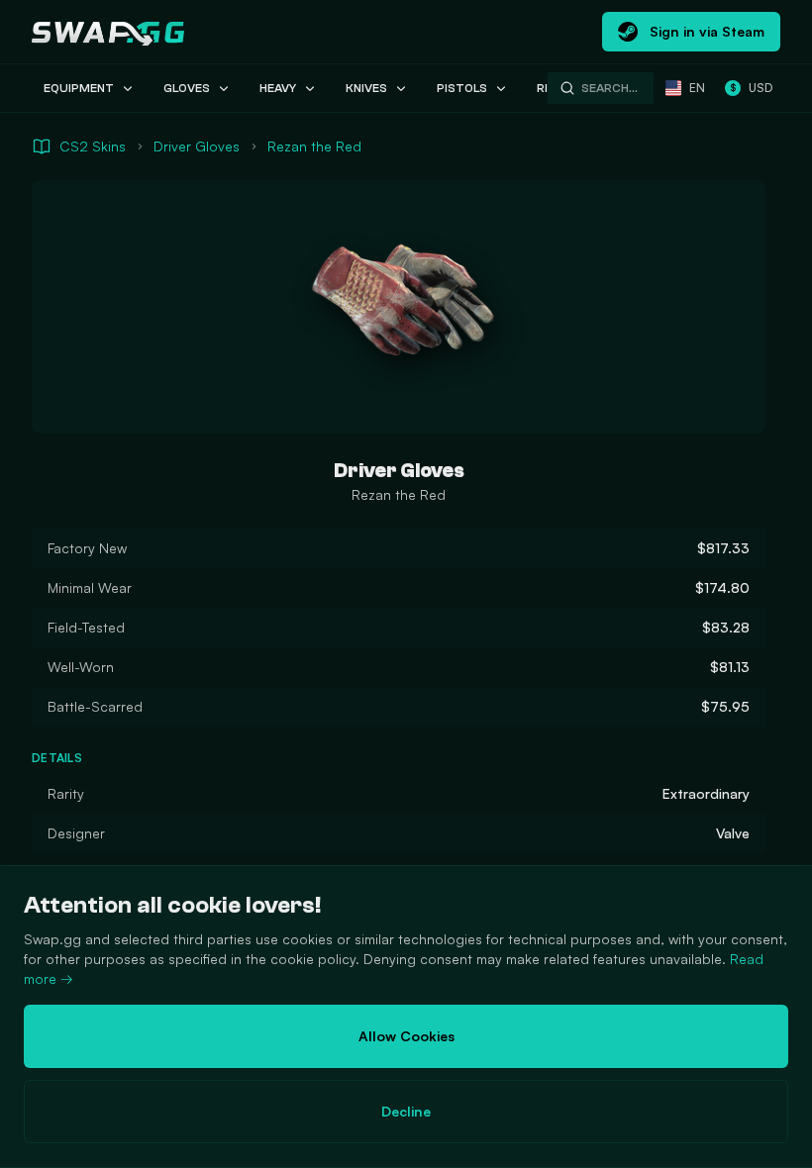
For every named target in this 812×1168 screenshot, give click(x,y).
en (697, 87)
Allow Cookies (406, 1035)
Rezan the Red (314, 146)
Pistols (462, 88)
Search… (609, 88)
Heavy (277, 88)
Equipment (79, 88)
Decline (406, 1111)
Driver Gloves (196, 146)
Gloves (186, 88)
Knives (366, 88)
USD (751, 87)
